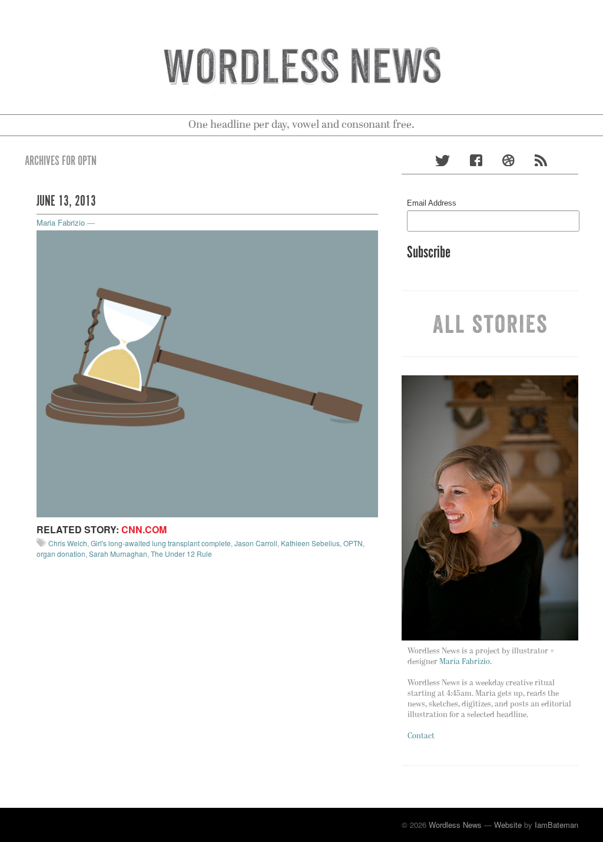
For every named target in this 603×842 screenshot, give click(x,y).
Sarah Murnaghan (118, 554)
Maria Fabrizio (61, 222)
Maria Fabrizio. (465, 662)
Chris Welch (67, 543)
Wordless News (455, 824)
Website (508, 824)
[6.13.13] (207, 372)
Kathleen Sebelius (310, 543)
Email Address (431, 203)
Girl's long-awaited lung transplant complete (161, 543)
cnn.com (144, 529)
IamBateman (556, 824)
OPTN (353, 543)
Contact (421, 736)
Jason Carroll (255, 543)
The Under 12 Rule (181, 554)
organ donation (61, 554)
